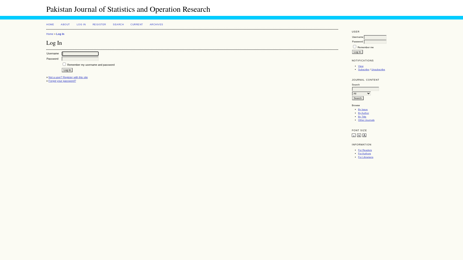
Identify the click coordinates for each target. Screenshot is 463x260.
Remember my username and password (91, 64)
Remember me (366, 47)
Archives (156, 24)
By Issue (363, 109)
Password (357, 41)
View (360, 66)
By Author (363, 113)
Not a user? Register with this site (68, 77)
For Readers (365, 150)
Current (136, 24)
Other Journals (366, 120)
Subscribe (363, 69)
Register (99, 24)
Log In (81, 24)
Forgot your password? (62, 80)
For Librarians (365, 157)
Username (357, 37)
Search (118, 24)
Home (50, 24)
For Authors (364, 153)
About (65, 24)
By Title (362, 116)
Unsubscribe (378, 69)
